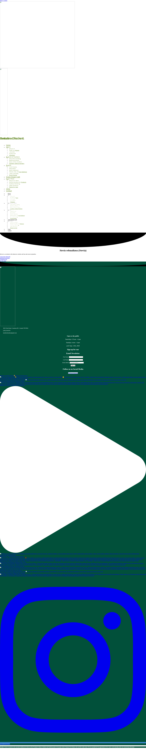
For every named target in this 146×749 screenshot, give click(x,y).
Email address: (66, 362)
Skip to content (3, 0)
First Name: (66, 357)
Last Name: (66, 359)
